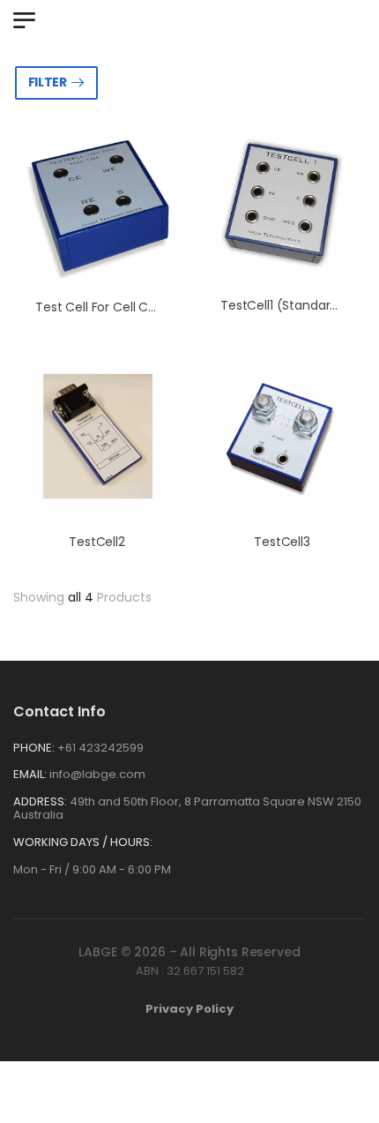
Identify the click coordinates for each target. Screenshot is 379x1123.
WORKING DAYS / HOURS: (82, 842)
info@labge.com (97, 774)
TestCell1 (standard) (282, 305)
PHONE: (34, 747)
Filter (47, 82)
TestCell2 (97, 541)
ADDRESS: (40, 801)
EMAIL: (30, 774)
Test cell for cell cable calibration (139, 307)
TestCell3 (282, 541)
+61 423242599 (100, 747)
